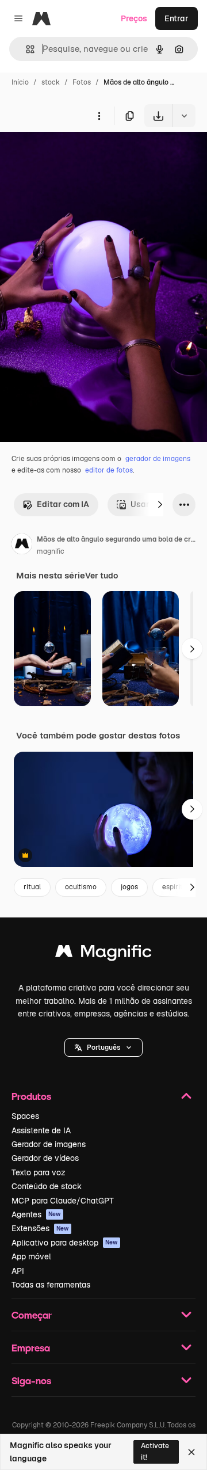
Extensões (40, 1228)
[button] (103, 1047)
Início (20, 82)
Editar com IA (63, 504)
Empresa (31, 1348)
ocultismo (81, 887)
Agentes (36, 1214)
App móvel (31, 1256)
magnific (50, 551)
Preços (134, 18)
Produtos (31, 1096)
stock (50, 82)
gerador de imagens (157, 458)
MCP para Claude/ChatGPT (63, 1200)
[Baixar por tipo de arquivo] (183, 115)
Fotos (81, 82)
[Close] (191, 1452)
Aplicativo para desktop (65, 1242)
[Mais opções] (98, 115)
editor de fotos (109, 470)
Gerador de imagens (49, 1144)
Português (103, 1047)
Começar (32, 1315)
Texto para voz (39, 1172)
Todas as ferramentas (51, 1284)
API (18, 1271)
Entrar (176, 18)
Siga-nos (31, 1380)
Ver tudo (101, 575)
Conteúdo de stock (47, 1186)
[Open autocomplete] (25, 49)
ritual (32, 887)
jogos (129, 887)
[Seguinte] (160, 504)
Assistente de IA (41, 1130)
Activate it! (155, 1451)
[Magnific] (103, 954)
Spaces (25, 1116)
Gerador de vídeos (45, 1158)
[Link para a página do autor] (22, 546)
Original (73, 153)
